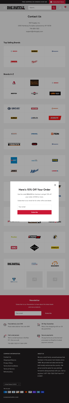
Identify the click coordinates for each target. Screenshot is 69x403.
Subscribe (34, 212)
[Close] (55, 185)
